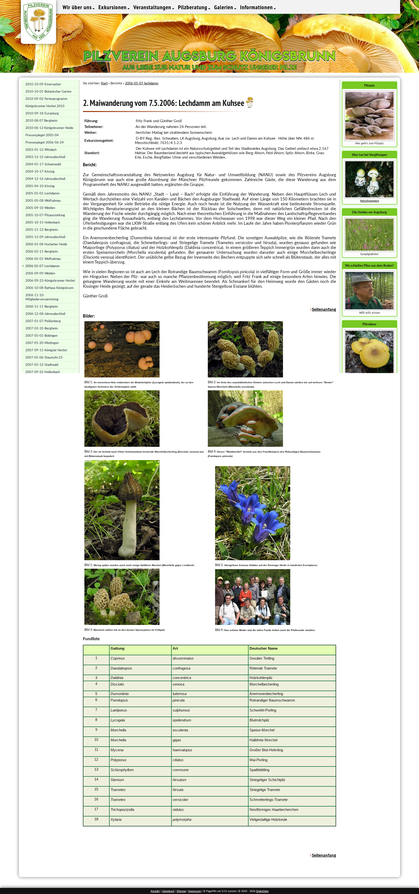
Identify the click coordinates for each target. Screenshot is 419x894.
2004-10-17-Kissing (40, 171)
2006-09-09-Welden (40, 273)
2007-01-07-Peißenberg (43, 321)
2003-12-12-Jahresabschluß (45, 157)
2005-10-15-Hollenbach (42, 222)
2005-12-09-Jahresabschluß (45, 237)
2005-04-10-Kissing (40, 186)
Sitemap (181, 891)
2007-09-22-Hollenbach (42, 372)
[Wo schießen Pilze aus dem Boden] (369, 309)
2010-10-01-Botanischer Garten (48, 91)
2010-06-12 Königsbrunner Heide (49, 128)
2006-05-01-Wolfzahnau (43, 259)
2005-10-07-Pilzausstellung (45, 215)
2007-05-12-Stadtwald (41, 365)
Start (104, 83)
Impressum (194, 891)
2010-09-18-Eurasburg (42, 113)
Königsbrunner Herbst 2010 (44, 106)
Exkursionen (113, 7)
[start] (369, 251)
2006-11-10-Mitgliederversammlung (41, 297)
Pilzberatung (193, 7)
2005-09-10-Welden (40, 208)
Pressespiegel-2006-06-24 (44, 142)
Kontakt (155, 891)
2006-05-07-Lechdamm (42, 266)
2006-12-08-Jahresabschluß (45, 314)
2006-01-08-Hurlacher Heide (46, 244)
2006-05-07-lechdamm (141, 83)
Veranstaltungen (153, 7)
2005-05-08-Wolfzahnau (43, 200)
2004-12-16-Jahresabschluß (45, 179)
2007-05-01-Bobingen (41, 335)
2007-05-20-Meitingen (42, 343)
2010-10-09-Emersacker (43, 84)
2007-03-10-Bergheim (41, 328)
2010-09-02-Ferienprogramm (46, 99)
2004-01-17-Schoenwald (43, 164)
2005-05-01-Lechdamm (42, 193)
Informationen (257, 7)
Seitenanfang (324, 309)
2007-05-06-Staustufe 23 (44, 357)
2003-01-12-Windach (40, 150)
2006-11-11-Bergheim (41, 306)
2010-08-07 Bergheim (41, 120)
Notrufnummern (369, 201)
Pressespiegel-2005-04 (42, 135)
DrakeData (262, 891)
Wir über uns (78, 7)
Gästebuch (168, 891)
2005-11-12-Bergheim (41, 229)
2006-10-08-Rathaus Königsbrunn (49, 288)
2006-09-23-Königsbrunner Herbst (50, 280)
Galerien (224, 7)
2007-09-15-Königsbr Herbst (46, 350)
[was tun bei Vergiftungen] (369, 197)
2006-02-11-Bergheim (41, 251)
